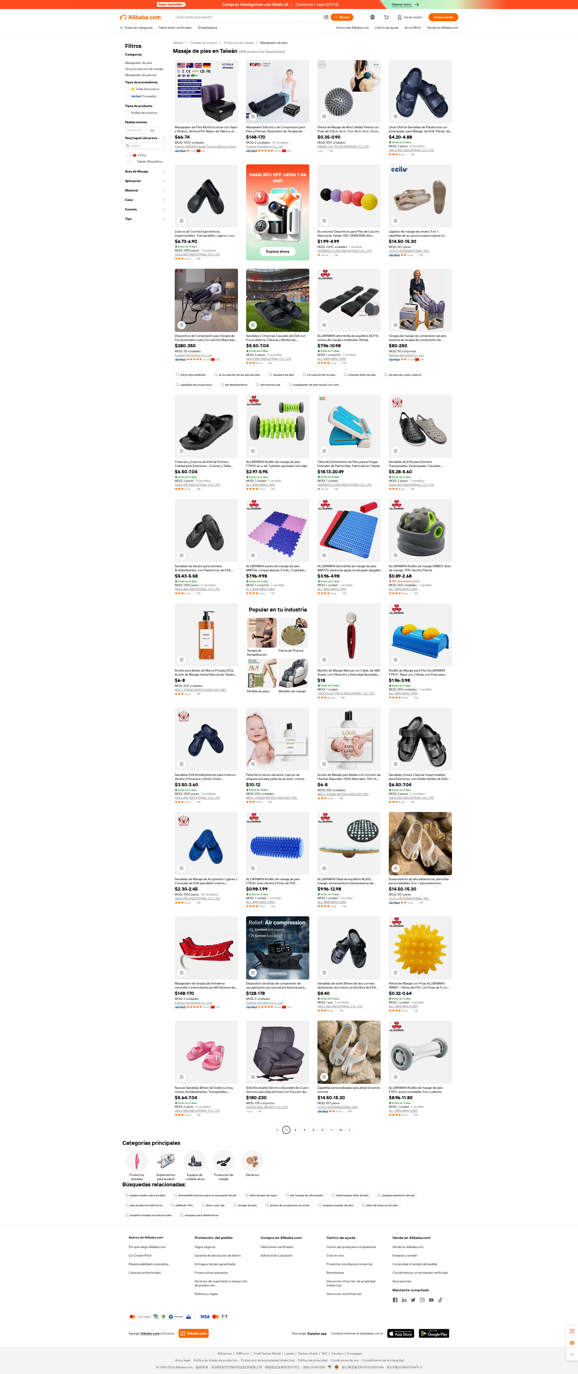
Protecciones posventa (211, 1272)
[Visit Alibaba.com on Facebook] (395, 1300)
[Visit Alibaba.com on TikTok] (440, 1300)
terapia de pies (247, 1205)
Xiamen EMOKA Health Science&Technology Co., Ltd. (206, 146)
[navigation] (145, 587)
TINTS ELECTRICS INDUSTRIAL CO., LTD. (346, 693)
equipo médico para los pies (147, 1195)
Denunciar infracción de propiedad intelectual (350, 1283)
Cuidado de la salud (203, 42)
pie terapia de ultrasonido (306, 1195)
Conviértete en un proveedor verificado (420, 1272)
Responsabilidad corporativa (148, 1264)
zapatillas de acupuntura (196, 384)
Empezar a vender (404, 1255)
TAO (324, 1353)
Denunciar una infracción (344, 1294)
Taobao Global (307, 1353)
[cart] (387, 18)
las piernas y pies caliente (405, 374)
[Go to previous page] (277, 1130)
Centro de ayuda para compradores (351, 1247)
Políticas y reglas (206, 1294)
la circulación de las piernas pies (239, 374)
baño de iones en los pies (382, 1205)
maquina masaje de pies (337, 1205)
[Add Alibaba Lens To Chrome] (194, 1333)
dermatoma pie (270, 384)
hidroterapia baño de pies (352, 1195)
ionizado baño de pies (362, 374)
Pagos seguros (205, 1247)
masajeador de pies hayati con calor (316, 384)
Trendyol (337, 1353)
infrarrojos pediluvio (193, 374)
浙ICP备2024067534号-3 (404, 1367)
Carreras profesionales (145, 1272)
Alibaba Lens (150, 1333)
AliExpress (224, 1353)
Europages (354, 1353)
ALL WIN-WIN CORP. (332, 359)
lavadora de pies (283, 374)
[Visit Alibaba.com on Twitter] (413, 1300)
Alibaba (178, 42)
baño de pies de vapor (263, 1195)
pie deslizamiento (236, 384)
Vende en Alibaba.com (408, 1247)
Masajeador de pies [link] (273, 42)
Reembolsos (335, 1272)
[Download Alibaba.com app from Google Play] (434, 1333)
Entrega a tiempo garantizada (215, 1264)
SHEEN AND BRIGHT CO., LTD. (267, 1107)
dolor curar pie (215, 1205)
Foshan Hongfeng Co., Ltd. (264, 146)
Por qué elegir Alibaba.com (147, 1247)
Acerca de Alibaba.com (146, 1237)
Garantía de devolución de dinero (218, 1255)
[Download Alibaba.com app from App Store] (400, 1333)
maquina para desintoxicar (202, 1215)
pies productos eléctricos (146, 1205)
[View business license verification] (330, 1367)
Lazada (289, 1353)
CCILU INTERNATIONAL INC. (409, 251)
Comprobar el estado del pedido (414, 1264)
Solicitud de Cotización (277, 1255)
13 (340, 1129)
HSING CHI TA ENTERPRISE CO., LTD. (343, 146)
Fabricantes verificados (277, 1247)
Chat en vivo (335, 1255)
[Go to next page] (349, 1130)
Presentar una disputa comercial (349, 1264)
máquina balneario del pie (398, 1195)
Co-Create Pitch (140, 1255)
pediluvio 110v (184, 1205)
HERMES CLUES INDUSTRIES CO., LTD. (344, 251)
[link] (572, 1331)
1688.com (242, 1353)
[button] (326, 17)
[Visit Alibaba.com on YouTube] (431, 1300)
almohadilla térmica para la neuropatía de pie (207, 1195)
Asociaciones (401, 1281)
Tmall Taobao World (266, 1353)
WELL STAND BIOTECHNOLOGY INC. (201, 690)
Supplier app (317, 1333)
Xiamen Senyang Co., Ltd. (406, 355)
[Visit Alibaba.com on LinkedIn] (404, 1300)
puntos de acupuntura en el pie (289, 1205)
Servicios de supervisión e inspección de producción (221, 1283)
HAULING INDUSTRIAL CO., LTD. (411, 150)
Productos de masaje (239, 42)
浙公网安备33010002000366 (363, 1367)
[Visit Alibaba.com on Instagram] (422, 1300)
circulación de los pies (321, 374)
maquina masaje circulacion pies (151, 1215)
